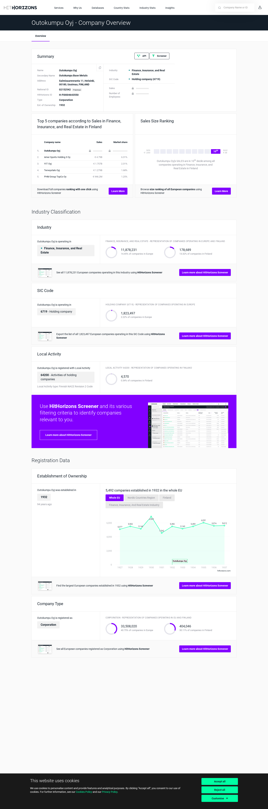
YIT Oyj (48, 163)
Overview (40, 35)
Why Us (77, 7)
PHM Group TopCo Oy (55, 176)
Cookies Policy (84, 791)
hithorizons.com (224, 571)
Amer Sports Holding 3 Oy (57, 157)
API (144, 56)
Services (58, 7)
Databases (98, 7)
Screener (161, 56)
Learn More (118, 191)
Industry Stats (147, 7)
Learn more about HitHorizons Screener (205, 272)
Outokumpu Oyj (52, 150)
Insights (169, 7)
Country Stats (121, 7)
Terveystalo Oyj (52, 170)
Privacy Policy (109, 791)
